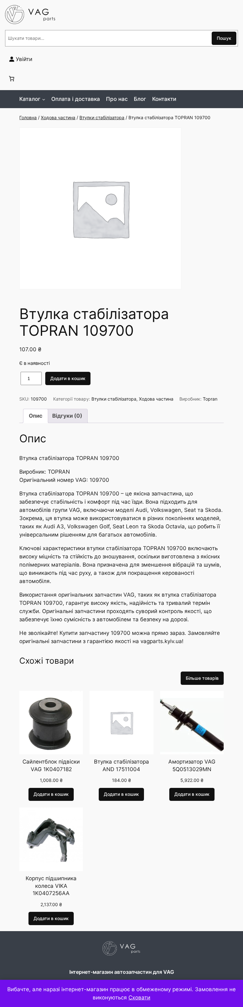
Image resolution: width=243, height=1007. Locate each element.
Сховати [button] (139, 997)
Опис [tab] (35, 416)
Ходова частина (58, 117)
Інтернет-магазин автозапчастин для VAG (121, 972)
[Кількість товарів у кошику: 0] (11, 78)
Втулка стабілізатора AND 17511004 (121, 765)
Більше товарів (202, 678)
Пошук (224, 38)
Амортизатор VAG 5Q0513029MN (191, 765)
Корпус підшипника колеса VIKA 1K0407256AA (51, 885)
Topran (210, 399)
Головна (28, 117)
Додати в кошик (67, 378)
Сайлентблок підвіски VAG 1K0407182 (51, 765)
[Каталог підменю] (43, 99)
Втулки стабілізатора (101, 117)
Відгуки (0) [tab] (67, 416)
